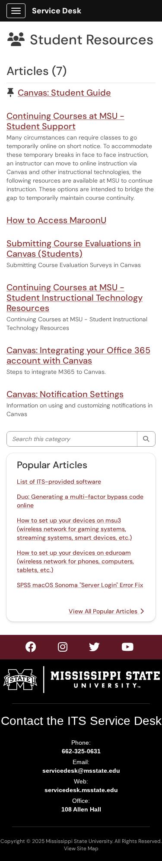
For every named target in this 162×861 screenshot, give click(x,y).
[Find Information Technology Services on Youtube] (128, 649)
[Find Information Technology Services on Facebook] (31, 649)
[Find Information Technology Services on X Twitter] (63, 649)
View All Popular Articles (104, 611)
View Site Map (81, 848)
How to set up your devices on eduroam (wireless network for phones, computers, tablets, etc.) (75, 561)
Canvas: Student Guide (64, 92)
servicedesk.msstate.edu (81, 789)
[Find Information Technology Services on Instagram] (95, 649)
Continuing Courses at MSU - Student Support (65, 121)
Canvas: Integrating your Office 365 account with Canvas (78, 355)
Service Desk (56, 11)
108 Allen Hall (81, 809)
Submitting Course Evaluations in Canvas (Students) (73, 248)
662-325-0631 (81, 751)
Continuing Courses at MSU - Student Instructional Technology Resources (74, 298)
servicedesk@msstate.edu (81, 770)
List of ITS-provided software (59, 481)
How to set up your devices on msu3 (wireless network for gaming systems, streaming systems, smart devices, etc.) (74, 528)
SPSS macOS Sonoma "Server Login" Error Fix (80, 585)
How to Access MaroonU (56, 220)
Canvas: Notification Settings (65, 394)
